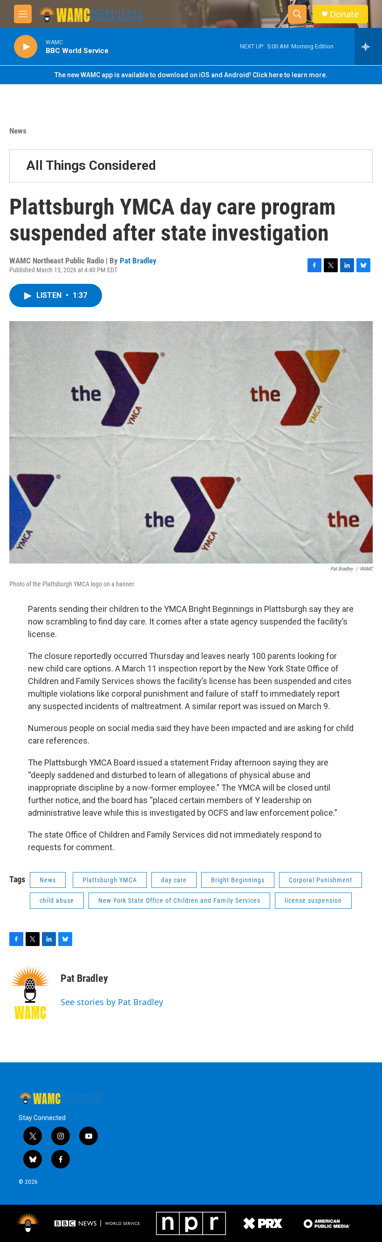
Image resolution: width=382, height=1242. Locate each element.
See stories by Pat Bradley (112, 1001)
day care (174, 880)
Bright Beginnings (238, 880)
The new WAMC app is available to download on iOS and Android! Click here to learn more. (191, 75)
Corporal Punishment (320, 880)
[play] (25, 46)
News (18, 130)
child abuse (57, 900)
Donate (344, 14)
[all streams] (368, 46)
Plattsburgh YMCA (109, 880)
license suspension (313, 900)
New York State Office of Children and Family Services (179, 900)
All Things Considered (91, 165)
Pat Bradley (138, 260)
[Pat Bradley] (30, 992)
